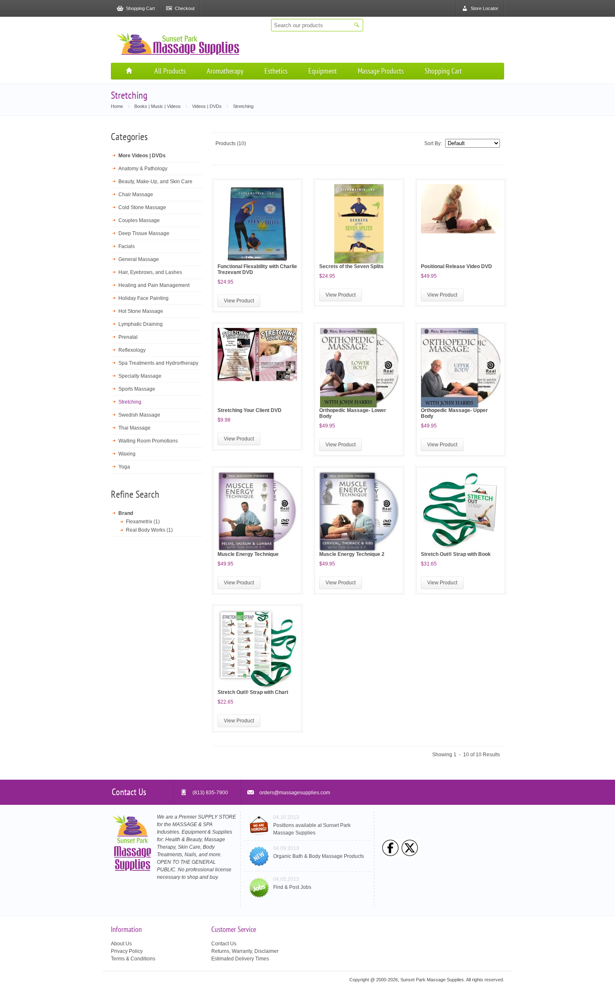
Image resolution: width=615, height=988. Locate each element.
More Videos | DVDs (142, 156)
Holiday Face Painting (143, 298)
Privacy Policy (127, 951)
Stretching (129, 402)
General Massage (138, 259)
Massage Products (381, 71)
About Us (121, 944)
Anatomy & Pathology (142, 168)
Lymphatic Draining (140, 324)
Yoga (124, 467)
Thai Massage (134, 428)
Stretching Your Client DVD (250, 410)
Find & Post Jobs (292, 887)
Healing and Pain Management (154, 285)
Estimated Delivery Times (240, 959)
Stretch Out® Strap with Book (456, 554)
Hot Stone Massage (140, 311)
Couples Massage (139, 220)
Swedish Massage (139, 415)
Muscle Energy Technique (248, 554)
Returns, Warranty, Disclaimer (245, 951)
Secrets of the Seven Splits (351, 266)
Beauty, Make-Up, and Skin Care (155, 181)
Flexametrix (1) (143, 522)
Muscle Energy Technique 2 (351, 554)
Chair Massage (135, 194)
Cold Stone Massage (142, 207)
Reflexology (132, 350)
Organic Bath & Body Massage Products (318, 856)
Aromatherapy (225, 71)
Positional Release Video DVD (456, 266)
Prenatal (128, 337)
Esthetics (275, 71)
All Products (170, 71)
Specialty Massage (139, 376)
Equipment (322, 71)
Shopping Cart (443, 71)
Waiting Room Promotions (148, 441)
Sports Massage (136, 389)
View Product (239, 301)
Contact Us (223, 944)
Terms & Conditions (133, 959)
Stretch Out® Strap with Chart (253, 692)
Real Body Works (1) (149, 530)
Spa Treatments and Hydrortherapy (158, 363)
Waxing (127, 454)
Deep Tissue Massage (143, 233)
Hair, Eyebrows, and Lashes (150, 272)
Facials (126, 246)
